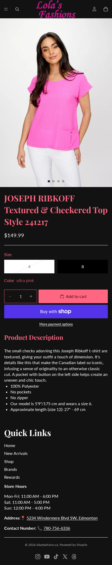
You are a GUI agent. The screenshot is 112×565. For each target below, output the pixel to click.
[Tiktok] (56, 556)
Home (9, 445)
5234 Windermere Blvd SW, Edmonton (62, 517)
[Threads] (74, 556)
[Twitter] (65, 556)
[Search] (17, 9)
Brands (10, 469)
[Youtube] (47, 556)
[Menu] (6, 9)
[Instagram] (38, 556)
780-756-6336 (56, 528)
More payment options (56, 324)
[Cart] (105, 9)
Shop (9, 461)
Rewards (12, 476)
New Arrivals (16, 453)
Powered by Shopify (73, 545)
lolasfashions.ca (47, 545)
